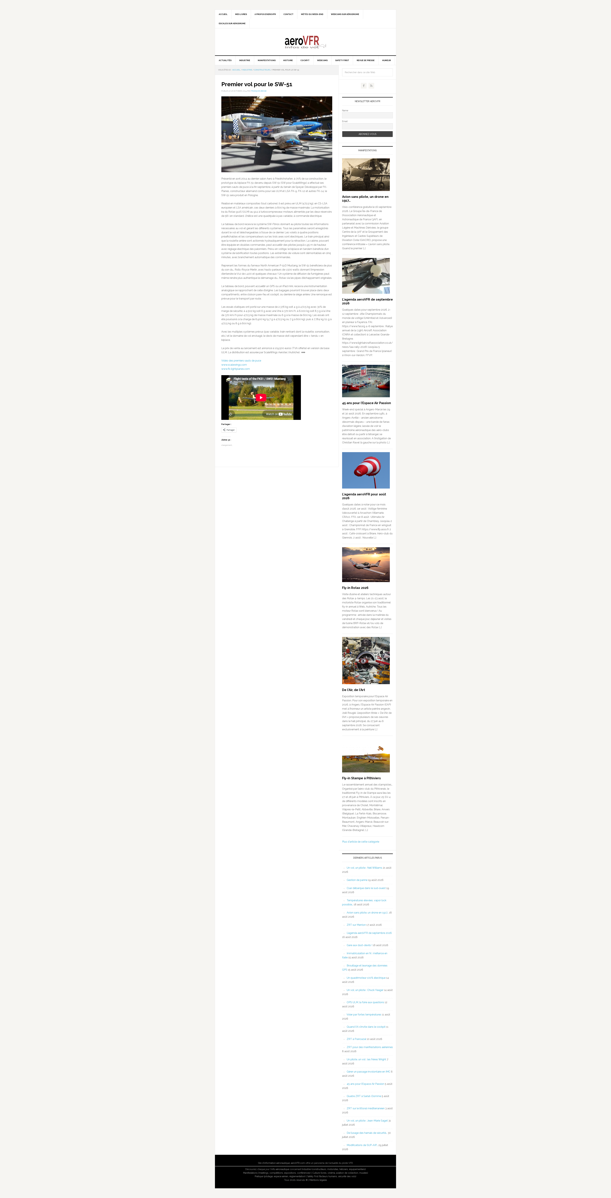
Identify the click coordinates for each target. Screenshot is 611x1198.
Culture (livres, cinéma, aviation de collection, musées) (340, 1173)
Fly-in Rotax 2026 (355, 588)
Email (345, 121)
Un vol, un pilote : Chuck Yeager (365, 990)
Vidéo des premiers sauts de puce (241, 360)
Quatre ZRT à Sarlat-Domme (364, 1096)
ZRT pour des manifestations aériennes (370, 1047)
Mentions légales (318, 1180)
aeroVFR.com (298, 1163)
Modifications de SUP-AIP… (362, 1145)
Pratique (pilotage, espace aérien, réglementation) (280, 1176)
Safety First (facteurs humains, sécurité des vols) (331, 1176)
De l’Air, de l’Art (353, 690)
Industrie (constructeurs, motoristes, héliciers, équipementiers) (334, 1169)
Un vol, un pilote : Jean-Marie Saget (367, 1120)
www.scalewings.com (234, 364)
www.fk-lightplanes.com (235, 368)
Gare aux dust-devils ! (359, 945)
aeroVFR (305, 42)
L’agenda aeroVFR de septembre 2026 (369, 932)
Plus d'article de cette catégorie (360, 841)
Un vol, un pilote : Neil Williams (364, 867)
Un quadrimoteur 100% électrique (366, 977)
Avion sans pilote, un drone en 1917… (367, 912)
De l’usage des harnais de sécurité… (367, 1132)
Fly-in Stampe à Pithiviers (361, 778)
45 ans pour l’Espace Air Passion (366, 403)
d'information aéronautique (276, 1163)
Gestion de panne (357, 880)
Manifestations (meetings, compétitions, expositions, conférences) (277, 1173)
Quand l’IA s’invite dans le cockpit (366, 1026)
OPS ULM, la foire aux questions (365, 1002)
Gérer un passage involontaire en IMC (368, 1071)
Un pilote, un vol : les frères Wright (366, 1059)
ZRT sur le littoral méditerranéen (366, 1108)
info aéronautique (280, 1169)
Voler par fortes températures (364, 1014)
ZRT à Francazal (356, 1039)
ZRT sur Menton (356, 924)
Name (345, 110)
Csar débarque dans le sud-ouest (366, 888)
